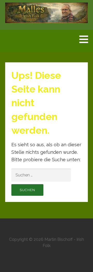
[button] (85, 39)
